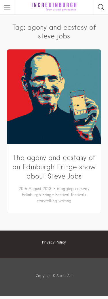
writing (64, 200)
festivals (78, 194)
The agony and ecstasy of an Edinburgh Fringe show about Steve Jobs (54, 166)
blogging (65, 188)
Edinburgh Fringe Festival (45, 194)
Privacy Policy (54, 242)
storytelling (47, 200)
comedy (82, 188)
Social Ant (64, 275)
